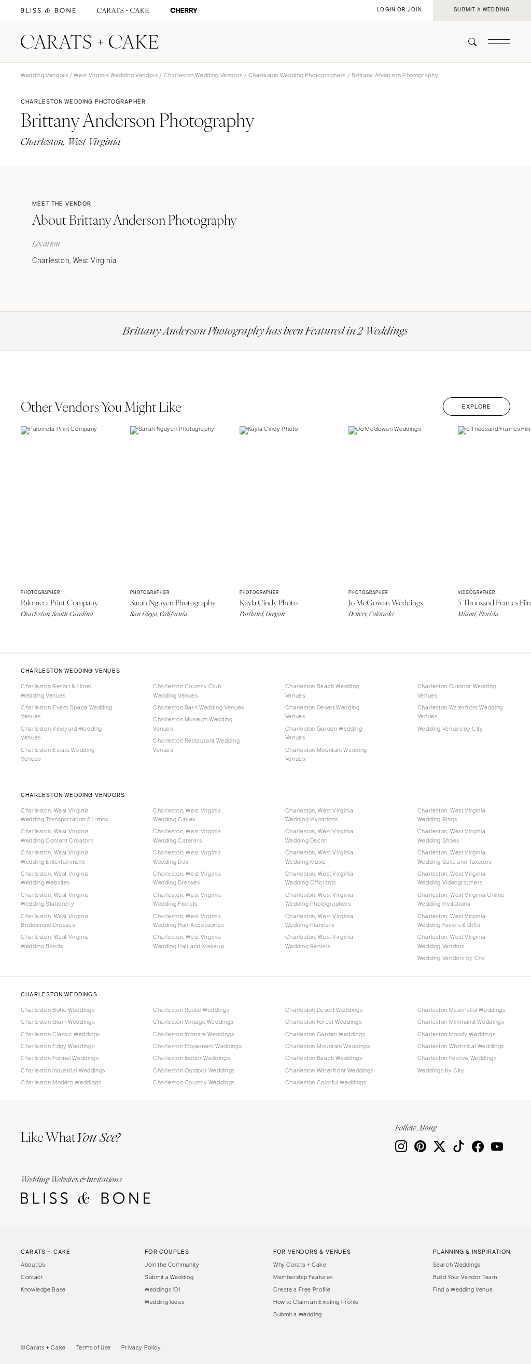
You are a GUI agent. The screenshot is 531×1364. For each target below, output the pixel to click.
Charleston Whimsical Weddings (460, 1046)
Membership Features (303, 1277)
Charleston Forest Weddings (323, 1022)
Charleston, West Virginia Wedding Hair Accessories (188, 920)
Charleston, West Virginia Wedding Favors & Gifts (451, 920)
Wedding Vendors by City (451, 958)
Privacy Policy (141, 1347)
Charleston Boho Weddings (57, 1010)
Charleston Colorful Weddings (326, 1082)
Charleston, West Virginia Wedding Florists (187, 899)
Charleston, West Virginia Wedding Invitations (319, 814)
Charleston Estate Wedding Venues (58, 754)
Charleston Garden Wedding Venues (323, 733)
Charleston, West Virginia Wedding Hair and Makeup (189, 941)
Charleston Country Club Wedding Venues (187, 690)
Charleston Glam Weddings (57, 1022)
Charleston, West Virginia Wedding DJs (187, 856)
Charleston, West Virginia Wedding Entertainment (55, 856)
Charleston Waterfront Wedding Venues (460, 711)
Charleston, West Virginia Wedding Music (319, 856)
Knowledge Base (43, 1289)
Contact (32, 1277)
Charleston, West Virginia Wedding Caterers (187, 835)
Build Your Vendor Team (465, 1277)
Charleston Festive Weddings (457, 1058)
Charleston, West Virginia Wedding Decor (319, 835)
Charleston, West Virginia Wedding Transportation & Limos (64, 814)
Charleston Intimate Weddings (193, 1034)
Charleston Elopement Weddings (197, 1046)
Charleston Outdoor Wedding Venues (456, 690)
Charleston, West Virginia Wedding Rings (451, 814)
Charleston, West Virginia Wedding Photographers (319, 899)
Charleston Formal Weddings (60, 1058)
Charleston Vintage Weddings (193, 1022)
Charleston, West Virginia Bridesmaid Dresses (55, 920)
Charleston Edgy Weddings (57, 1046)
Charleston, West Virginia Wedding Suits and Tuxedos (454, 856)
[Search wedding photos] (184, 10)
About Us (33, 1264)
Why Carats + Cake (300, 1264)
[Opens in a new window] (48, 10)
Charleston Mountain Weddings (327, 1046)
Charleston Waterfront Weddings (329, 1070)
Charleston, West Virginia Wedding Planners (319, 920)
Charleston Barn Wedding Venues (198, 707)
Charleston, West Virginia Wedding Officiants (319, 878)
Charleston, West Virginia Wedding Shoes (451, 835)
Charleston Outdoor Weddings (194, 1070)
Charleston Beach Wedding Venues (322, 690)
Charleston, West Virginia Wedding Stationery (55, 899)
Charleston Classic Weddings (60, 1034)
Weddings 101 (162, 1289)
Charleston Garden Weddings (325, 1034)
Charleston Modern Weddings (61, 1082)
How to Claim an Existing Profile (316, 1302)
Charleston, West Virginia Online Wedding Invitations (461, 899)
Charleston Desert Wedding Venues (322, 711)
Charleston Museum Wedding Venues (193, 723)
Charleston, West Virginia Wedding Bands (55, 941)
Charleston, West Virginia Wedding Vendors (451, 941)
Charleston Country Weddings (194, 1082)
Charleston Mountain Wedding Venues (326, 754)
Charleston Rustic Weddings (191, 1010)
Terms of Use (93, 1347)
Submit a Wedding (169, 1277)
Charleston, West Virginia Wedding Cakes (187, 814)
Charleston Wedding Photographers (297, 75)
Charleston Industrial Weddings (63, 1070)
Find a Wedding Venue (463, 1289)
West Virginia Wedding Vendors (116, 75)
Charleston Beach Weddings (323, 1058)
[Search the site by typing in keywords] (468, 42)
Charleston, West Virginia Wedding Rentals (319, 941)
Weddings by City (441, 1070)
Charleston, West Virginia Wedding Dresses (187, 878)
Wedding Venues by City (450, 728)
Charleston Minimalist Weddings (460, 1022)
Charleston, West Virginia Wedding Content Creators (57, 835)
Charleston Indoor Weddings (191, 1058)
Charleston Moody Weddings (456, 1034)
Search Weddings (457, 1264)
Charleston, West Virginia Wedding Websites (55, 878)
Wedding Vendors (44, 75)
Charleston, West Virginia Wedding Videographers (451, 878)
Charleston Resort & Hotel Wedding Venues (56, 690)
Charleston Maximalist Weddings (461, 1010)
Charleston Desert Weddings (323, 1010)
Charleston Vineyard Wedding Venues (61, 733)
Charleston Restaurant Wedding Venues (196, 744)
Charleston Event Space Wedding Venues (67, 711)
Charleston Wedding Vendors (203, 75)
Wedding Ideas (164, 1302)
